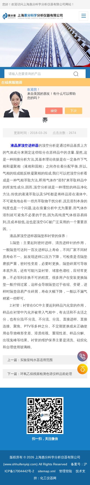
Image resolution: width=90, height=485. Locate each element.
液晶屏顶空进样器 (25, 145)
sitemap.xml (46, 471)
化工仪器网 (48, 478)
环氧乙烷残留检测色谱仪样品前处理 (46, 374)
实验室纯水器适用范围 (36, 360)
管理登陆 (65, 471)
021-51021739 (82, 356)
